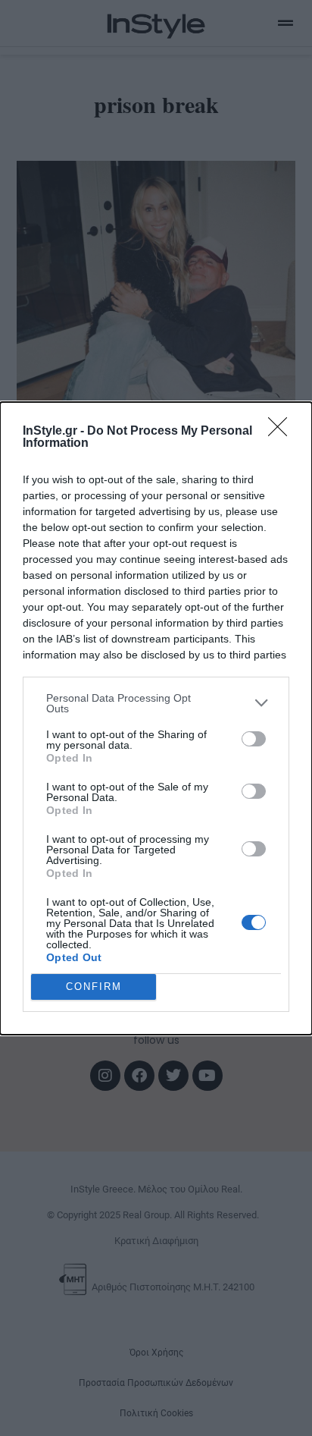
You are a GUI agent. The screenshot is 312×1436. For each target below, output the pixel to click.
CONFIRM (94, 986)
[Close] (282, 431)
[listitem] (156, 703)
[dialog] (156, 718)
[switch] (254, 738)
